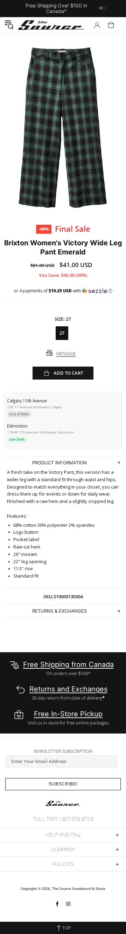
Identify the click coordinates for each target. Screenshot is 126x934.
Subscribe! (63, 784)
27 (61, 333)
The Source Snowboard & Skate (78, 888)
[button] (9, 25)
